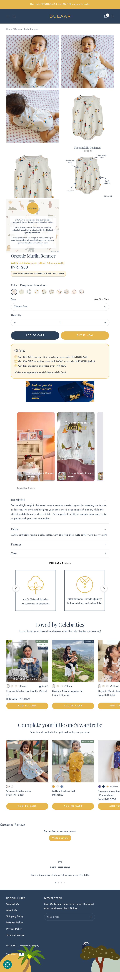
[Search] (14, 16)
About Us (11, 910)
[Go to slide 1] (55, 882)
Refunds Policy (14, 922)
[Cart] (105, 16)
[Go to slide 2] (58, 882)
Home (9, 29)
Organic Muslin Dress (18, 791)
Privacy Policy (14, 929)
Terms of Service (15, 935)
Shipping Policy (14, 916)
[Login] (112, 16)
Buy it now (85, 335)
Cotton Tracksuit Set (63, 791)
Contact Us (12, 904)
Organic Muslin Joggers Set (67, 691)
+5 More (22, 686)
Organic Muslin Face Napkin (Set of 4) (26, 693)
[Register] (90, 917)
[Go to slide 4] (64, 882)
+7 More (68, 686)
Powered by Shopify (29, 946)
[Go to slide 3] (61, 882)
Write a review (60, 838)
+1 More (114, 787)
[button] (15, 588)
